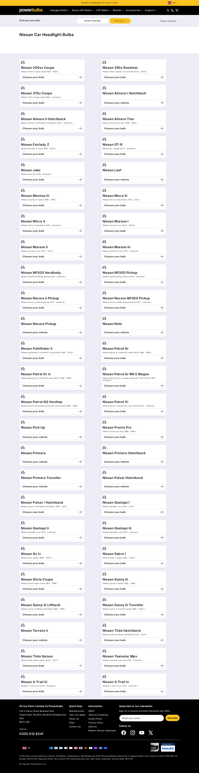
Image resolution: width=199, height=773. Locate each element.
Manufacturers (76, 711)
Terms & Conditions (98, 715)
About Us (74, 718)
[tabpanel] (103, 21)
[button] (59, 10)
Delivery (92, 726)
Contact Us (75, 726)
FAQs (72, 722)
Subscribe (172, 718)
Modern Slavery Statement (102, 730)
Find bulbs (119, 21)
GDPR (91, 711)
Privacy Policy (95, 722)
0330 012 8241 (31, 734)
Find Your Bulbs (77, 715)
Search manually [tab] (168, 21)
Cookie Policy (95, 718)
